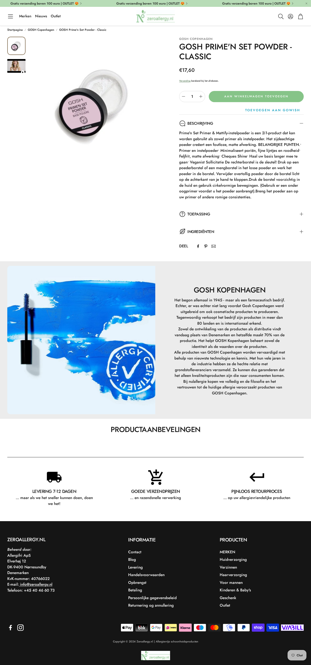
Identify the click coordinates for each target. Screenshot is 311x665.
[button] (10, 16)
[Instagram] (20, 627)
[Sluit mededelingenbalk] (306, 3)
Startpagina (15, 30)
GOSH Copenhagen (41, 30)
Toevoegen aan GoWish (272, 110)
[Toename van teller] (201, 96)
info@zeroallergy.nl (35, 584)
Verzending (185, 81)
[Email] (214, 246)
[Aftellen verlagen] (183, 96)
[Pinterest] (206, 246)
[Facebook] (198, 246)
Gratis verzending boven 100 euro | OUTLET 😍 (44, 3)
